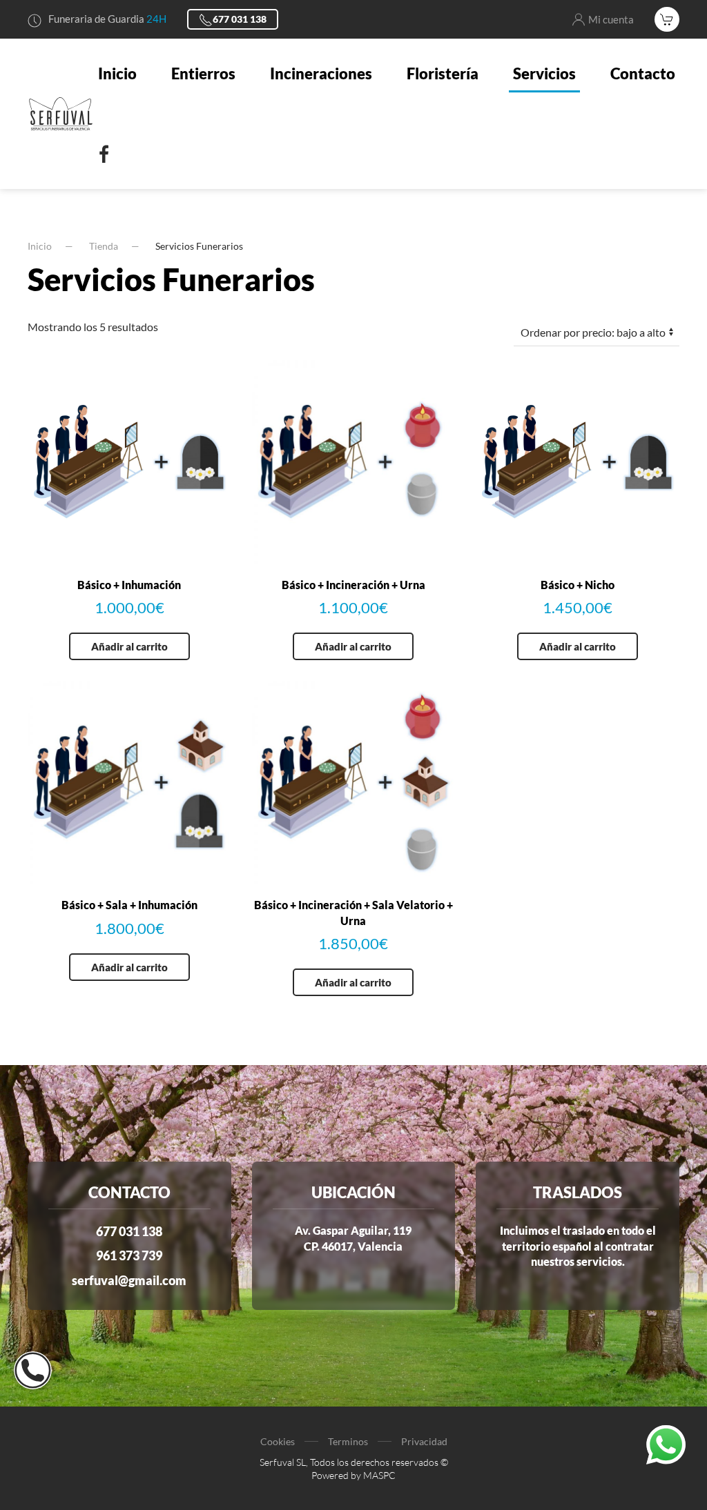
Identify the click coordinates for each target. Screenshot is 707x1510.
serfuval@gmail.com (129, 1280)
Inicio (117, 73)
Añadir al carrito (129, 646)
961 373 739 (129, 1255)
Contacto (642, 73)
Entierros (203, 73)
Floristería (442, 73)
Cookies (277, 1441)
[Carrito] (667, 19)
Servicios (544, 73)
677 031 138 (240, 19)
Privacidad (424, 1441)
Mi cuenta (611, 19)
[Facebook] (104, 154)
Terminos (348, 1441)
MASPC (379, 1475)
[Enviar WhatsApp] (666, 1443)
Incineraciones (321, 73)
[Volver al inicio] (61, 113)
